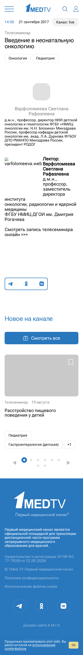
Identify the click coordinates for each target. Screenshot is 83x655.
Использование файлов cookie (31, 586)
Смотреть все (45, 338)
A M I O (54, 625)
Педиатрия (45, 58)
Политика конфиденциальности (32, 578)
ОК (73, 645)
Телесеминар (17, 33)
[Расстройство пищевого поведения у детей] (41, 402)
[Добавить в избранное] (71, 363)
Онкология (18, 58)
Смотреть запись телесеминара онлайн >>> (39, 232)
